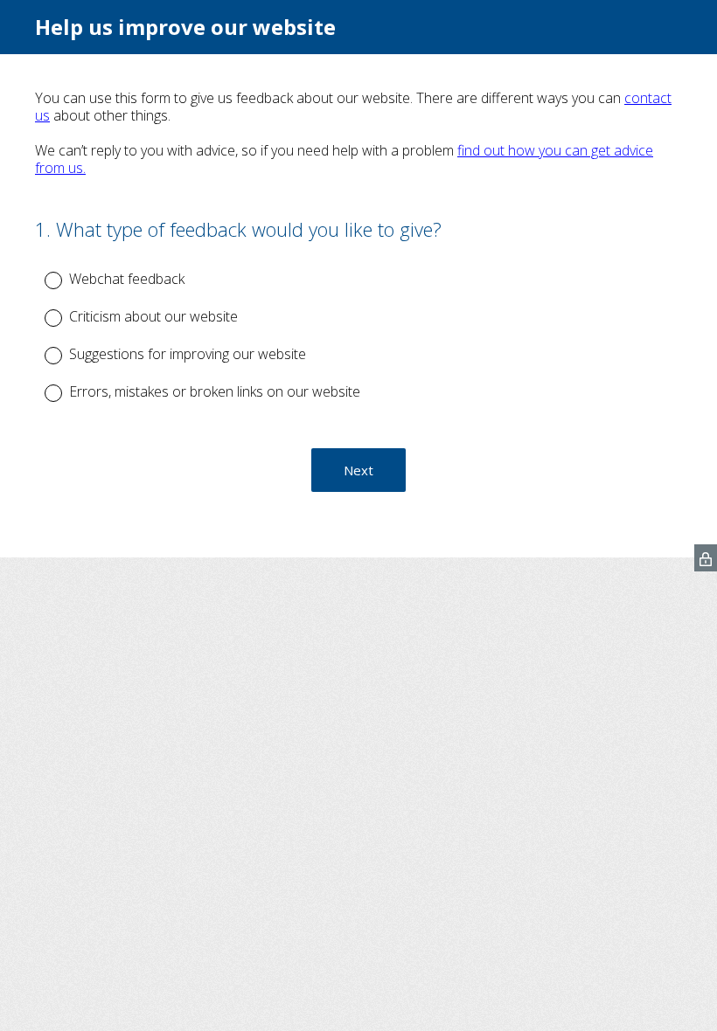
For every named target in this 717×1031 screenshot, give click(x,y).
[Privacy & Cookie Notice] (706, 558)
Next (358, 470)
